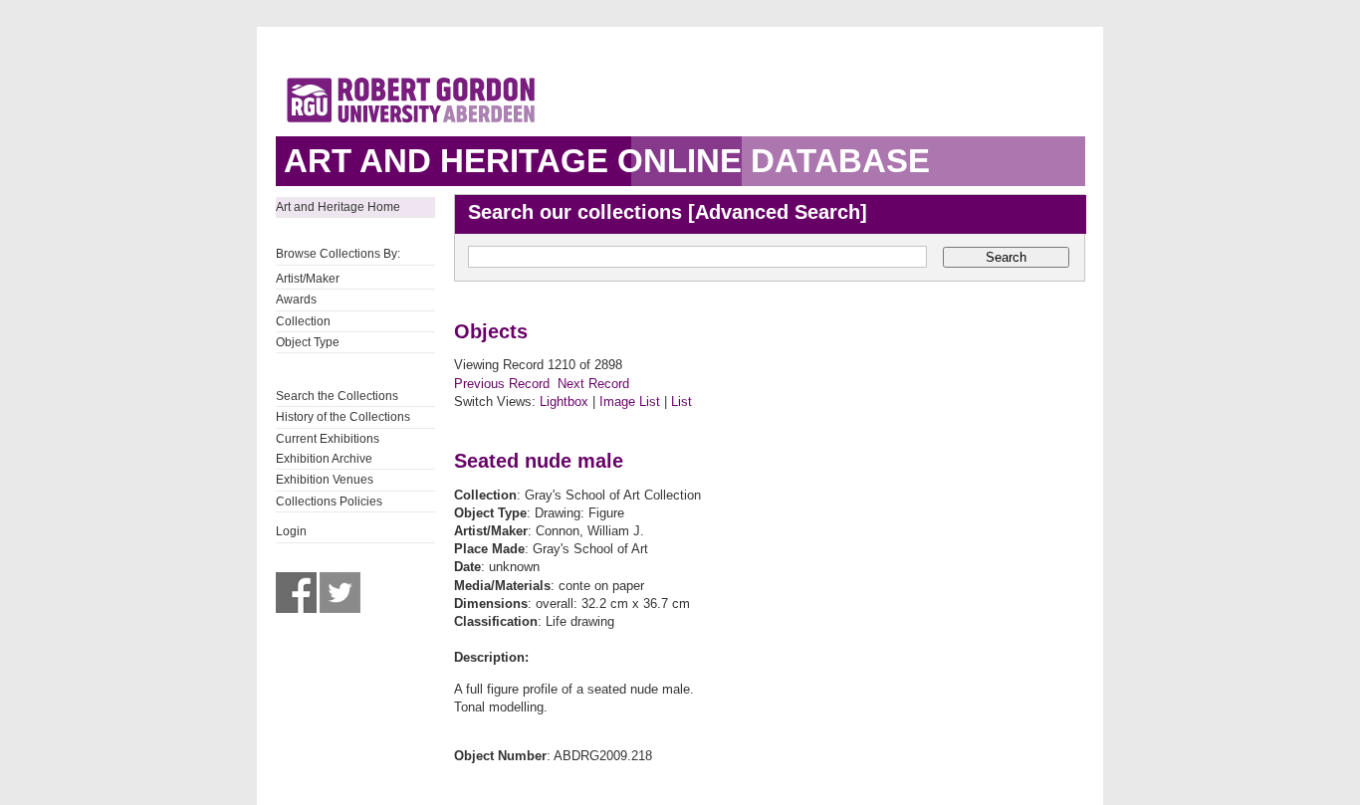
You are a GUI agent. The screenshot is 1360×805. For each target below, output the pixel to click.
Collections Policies (329, 501)
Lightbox (564, 401)
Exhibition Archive (324, 459)
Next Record (593, 383)
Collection (303, 321)
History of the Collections (343, 417)
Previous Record (502, 383)
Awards (296, 299)
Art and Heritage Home (338, 207)
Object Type (308, 342)
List (681, 401)
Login (291, 531)
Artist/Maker (308, 279)
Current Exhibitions (327, 439)
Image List (629, 401)
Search (1006, 257)
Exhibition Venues (324, 480)
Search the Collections (337, 396)
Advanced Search (777, 212)
